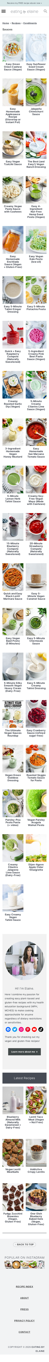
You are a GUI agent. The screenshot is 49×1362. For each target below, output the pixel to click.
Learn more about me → (24, 1051)
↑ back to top (24, 1244)
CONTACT (24, 1332)
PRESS (24, 1309)
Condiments (30, 23)
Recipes (16, 23)
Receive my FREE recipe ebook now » (24, 3)
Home (5, 23)
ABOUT (24, 1298)
